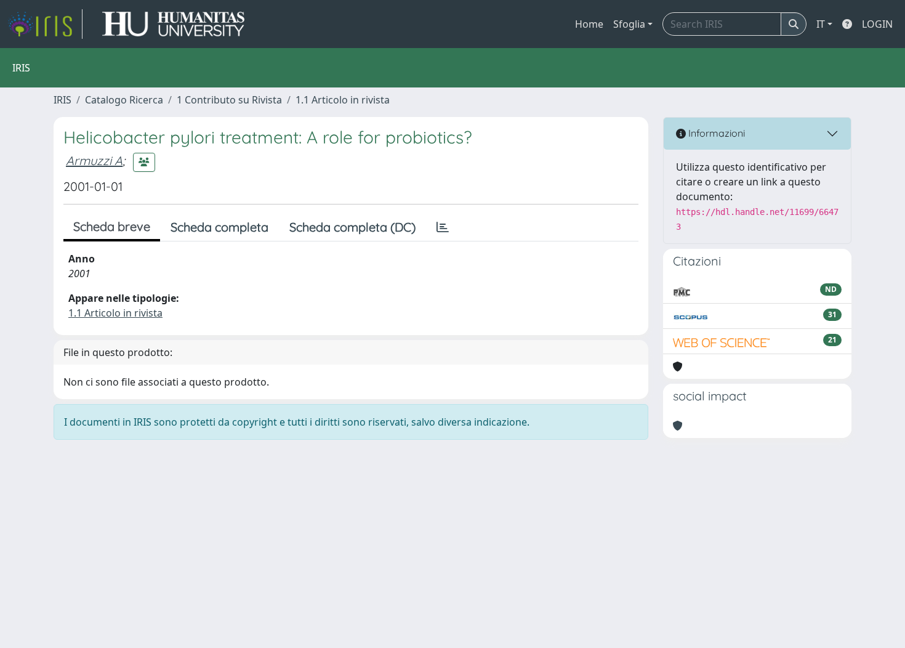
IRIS (62, 100)
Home (589, 24)
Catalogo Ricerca (124, 100)
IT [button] (820, 24)
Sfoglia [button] (629, 24)
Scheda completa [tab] (219, 227)
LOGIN (877, 24)
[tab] (442, 227)
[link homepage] (44, 24)
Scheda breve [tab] (111, 226)
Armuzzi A (94, 160)
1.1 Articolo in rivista (343, 100)
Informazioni (715, 133)
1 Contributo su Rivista (229, 100)
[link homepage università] (173, 24)
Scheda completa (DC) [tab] (352, 227)
